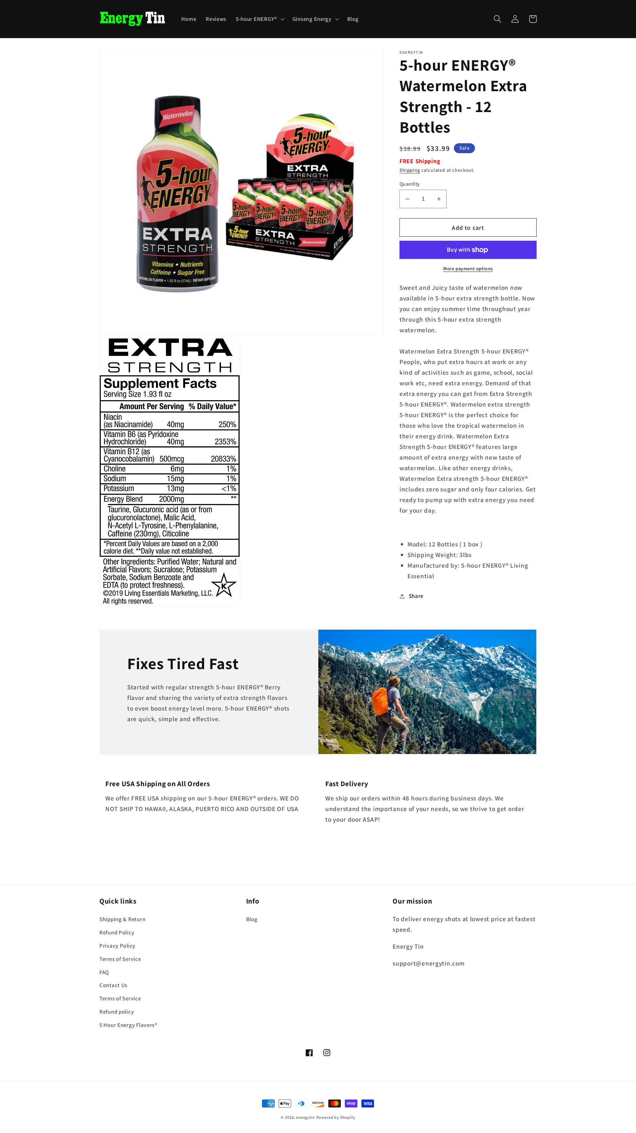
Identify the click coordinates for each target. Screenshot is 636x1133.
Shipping (409, 170)
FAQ (104, 972)
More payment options (468, 269)
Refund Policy (116, 932)
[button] (259, 19)
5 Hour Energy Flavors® (128, 1025)
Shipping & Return (122, 919)
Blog (252, 919)
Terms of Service (120, 959)
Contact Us (113, 985)
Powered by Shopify (335, 1117)
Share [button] (416, 595)
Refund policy (116, 1011)
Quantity (409, 183)
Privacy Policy (117, 945)
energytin (305, 1117)
